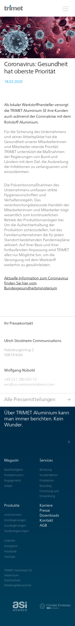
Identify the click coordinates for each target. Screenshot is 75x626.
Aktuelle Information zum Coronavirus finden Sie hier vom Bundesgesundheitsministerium (36, 283)
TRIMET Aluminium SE (18, 570)
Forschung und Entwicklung (49, 493)
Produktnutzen (14, 475)
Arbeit (8, 486)
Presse (45, 510)
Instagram (11, 546)
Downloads (49, 515)
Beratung (46, 469)
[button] (65, 8)
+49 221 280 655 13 (20, 379)
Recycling (45, 486)
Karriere (46, 505)
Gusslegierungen (15, 525)
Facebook (10, 551)
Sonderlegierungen (16, 531)
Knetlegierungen (15, 520)
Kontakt (46, 520)
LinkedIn (9, 540)
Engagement (12, 480)
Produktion (47, 480)
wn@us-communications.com (29, 384)
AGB (43, 525)
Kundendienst (49, 475)
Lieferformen (12, 514)
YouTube (9, 556)
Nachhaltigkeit (13, 469)
